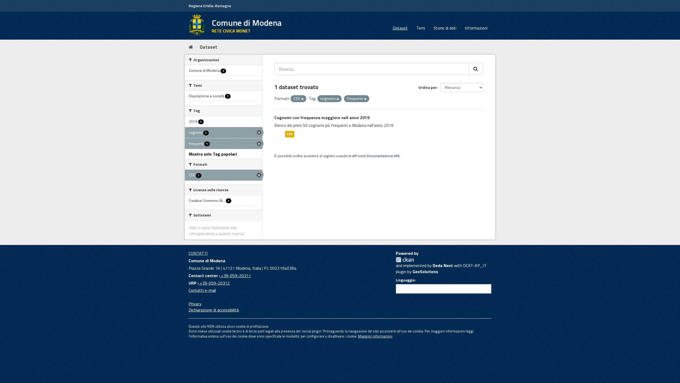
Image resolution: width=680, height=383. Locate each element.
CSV (289, 133)
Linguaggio (405, 280)
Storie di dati (445, 28)
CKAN (405, 260)
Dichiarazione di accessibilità (214, 310)
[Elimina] (302, 99)
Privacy (195, 304)
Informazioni (476, 28)
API (354, 156)
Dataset (400, 28)
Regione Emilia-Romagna (210, 6)
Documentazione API (383, 156)
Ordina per (427, 87)
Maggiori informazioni (375, 336)
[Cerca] (476, 69)
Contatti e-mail (202, 290)
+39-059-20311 (235, 275)
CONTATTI (198, 253)
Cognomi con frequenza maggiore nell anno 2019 (321, 117)
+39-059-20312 (214, 283)
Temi (420, 28)
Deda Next (443, 265)
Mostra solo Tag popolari (213, 154)
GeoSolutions (425, 271)
